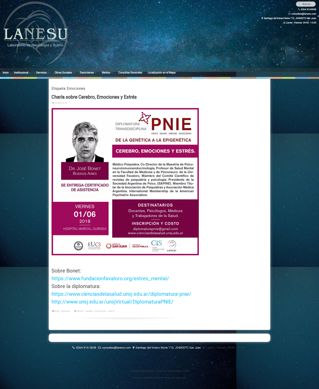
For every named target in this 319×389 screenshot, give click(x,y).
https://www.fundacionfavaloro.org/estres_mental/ (110, 278)
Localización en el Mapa (162, 72)
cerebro (89, 311)
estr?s (111, 311)
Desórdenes (87, 72)
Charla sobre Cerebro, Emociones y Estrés (94, 97)
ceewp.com (180, 378)
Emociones (100, 311)
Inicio (6, 72)
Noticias (65, 311)
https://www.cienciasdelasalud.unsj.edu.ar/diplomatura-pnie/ (121, 294)
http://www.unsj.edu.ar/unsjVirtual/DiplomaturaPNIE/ (113, 302)
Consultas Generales (130, 72)
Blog (57, 311)
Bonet (80, 311)
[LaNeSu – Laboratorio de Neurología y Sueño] (35, 65)
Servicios (41, 72)
